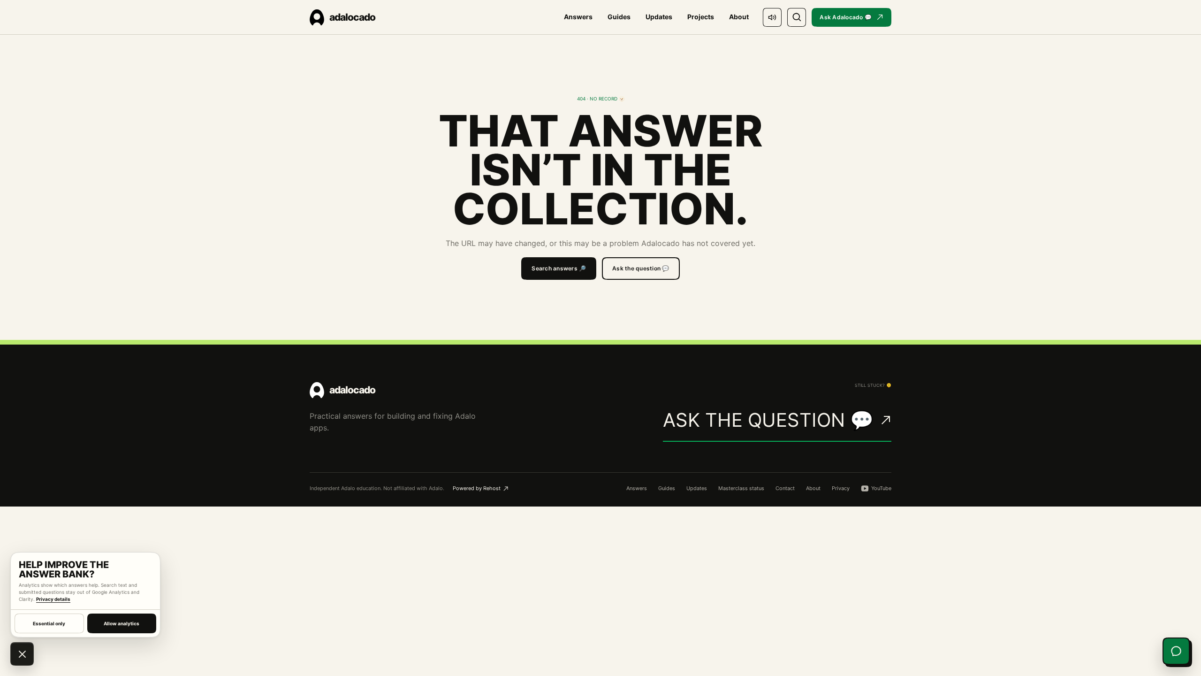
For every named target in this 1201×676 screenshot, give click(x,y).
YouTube (881, 488)
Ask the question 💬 (640, 268)
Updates (659, 17)
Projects (700, 17)
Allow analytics (121, 623)
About (739, 17)
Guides (619, 17)
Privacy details (53, 599)
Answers (578, 17)
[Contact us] (1176, 651)
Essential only (49, 623)
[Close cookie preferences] (22, 654)
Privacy (841, 488)
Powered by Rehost (477, 488)
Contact (785, 488)
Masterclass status (741, 488)
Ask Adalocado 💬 (846, 17)
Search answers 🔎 (559, 268)
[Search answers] (796, 17)
